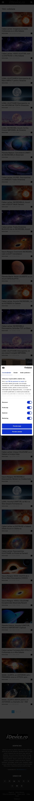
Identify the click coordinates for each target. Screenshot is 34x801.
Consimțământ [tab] (6, 372)
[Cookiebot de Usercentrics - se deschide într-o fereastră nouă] (24, 368)
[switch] (29, 407)
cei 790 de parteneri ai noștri (15, 381)
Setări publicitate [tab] (25, 372)
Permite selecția (17, 431)
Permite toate (17, 426)
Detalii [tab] (16, 372)
